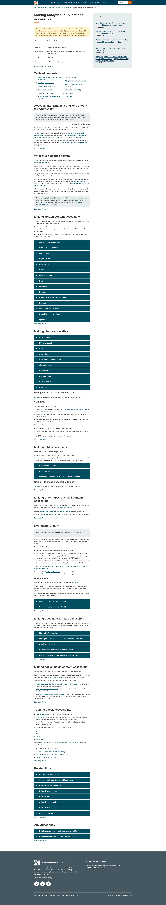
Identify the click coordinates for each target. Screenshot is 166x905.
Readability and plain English (50, 314)
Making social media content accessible (73, 85)
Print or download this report (42, 66)
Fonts (41, 281)
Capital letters (44, 259)
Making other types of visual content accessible (49, 98)
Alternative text (45, 365)
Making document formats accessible (75, 81)
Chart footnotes (45, 382)
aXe (37, 731)
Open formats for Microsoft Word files (53, 607)
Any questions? (69, 96)
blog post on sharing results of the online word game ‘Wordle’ (56, 694)
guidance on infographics (47, 511)
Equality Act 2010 (78, 137)
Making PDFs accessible (48, 633)
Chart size (43, 348)
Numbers (42, 303)
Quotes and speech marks (49, 309)
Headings (42, 292)
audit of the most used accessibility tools (67, 743)
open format (74, 582)
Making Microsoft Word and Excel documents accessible (61, 639)
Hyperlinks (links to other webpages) (53, 297)
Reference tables (45, 471)
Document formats (70, 77)
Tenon (38, 736)
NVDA (38, 722)
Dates (41, 270)
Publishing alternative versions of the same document (59, 477)
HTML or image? (45, 343)
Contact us (37, 895)
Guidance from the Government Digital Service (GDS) (60, 655)
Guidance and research (71, 2)
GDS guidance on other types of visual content (53, 514)
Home (53, 2)
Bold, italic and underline (48, 248)
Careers (90, 2)
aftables (36, 486)
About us (59, 2)
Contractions (44, 264)
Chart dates (43, 387)
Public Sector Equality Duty (56, 677)
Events (97, 2)
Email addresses (45, 275)
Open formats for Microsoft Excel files (53, 601)
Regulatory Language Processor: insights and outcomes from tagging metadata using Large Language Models (112, 59)
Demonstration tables (47, 466)
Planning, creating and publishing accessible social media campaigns (57, 684)
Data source (44, 371)
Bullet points (44, 253)
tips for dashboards (66, 511)
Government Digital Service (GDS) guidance (56, 780)
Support (104, 2)
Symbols (42, 320)
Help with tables (45, 797)
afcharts (36, 397)
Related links (68, 93)
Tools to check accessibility (72, 90)
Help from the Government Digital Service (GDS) (58, 831)
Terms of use (74, 895)
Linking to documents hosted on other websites (57, 650)
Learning (83, 2)
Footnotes (43, 286)
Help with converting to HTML (50, 786)
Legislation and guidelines (49, 774)
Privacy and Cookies (63, 895)
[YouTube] (42, 883)
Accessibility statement (49, 895)
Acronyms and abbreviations (50, 242)
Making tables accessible (45, 93)
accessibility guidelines (41, 229)
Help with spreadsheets (48, 791)
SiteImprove (39, 739)
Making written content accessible (48, 86)
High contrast (40, 717)
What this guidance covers (46, 83)
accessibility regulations (67, 229)
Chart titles (43, 354)
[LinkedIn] (48, 883)
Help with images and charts (50, 802)
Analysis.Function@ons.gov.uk (62, 507)
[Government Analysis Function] (36, 2)
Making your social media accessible (47, 689)
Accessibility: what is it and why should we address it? (49, 78)
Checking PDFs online (47, 644)
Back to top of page (40, 148)
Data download (45, 376)
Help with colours (45, 808)
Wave (37, 734)
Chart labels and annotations (50, 360)
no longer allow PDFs (53, 572)
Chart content (44, 337)
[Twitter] (36, 883)
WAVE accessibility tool (43, 714)
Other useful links (46, 813)
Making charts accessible (45, 90)
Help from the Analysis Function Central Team (56, 837)
